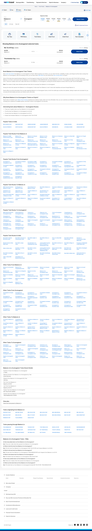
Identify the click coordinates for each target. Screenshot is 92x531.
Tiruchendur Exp (10, 58)
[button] (69, 19)
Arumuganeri (60, 52)
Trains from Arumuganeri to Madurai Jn (12, 403)
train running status (58, 75)
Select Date (79, 51)
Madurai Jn (6, 52)
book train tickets (10, 73)
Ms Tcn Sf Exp (9, 48)
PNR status (41, 75)
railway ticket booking (22, 99)
